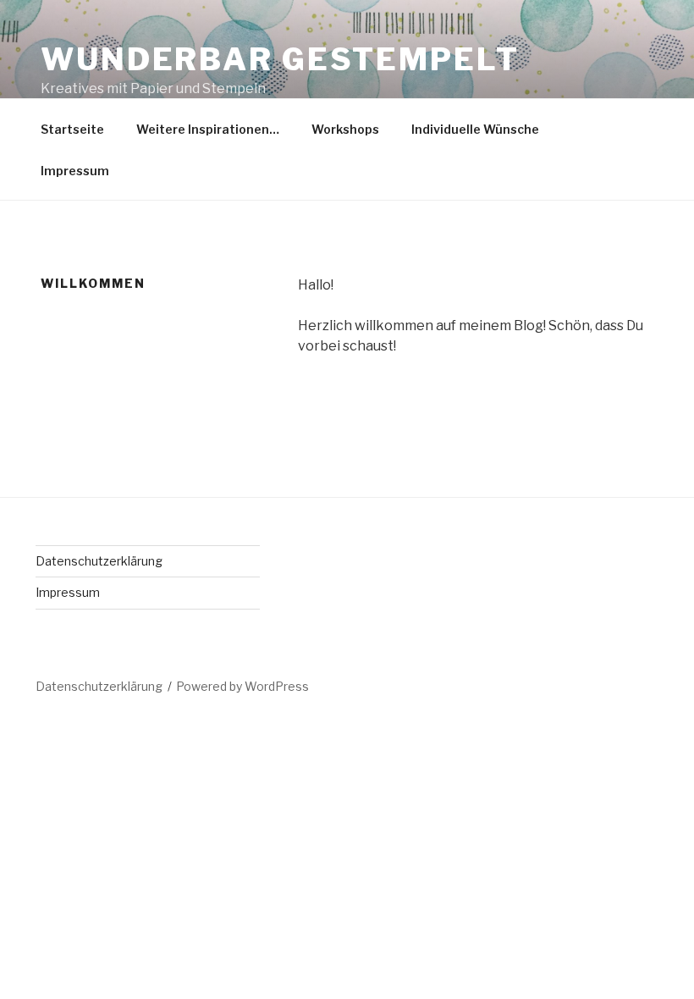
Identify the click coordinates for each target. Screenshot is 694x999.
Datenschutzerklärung (99, 561)
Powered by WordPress (242, 686)
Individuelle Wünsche (475, 129)
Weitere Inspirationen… (207, 129)
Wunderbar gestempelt (280, 59)
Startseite (72, 129)
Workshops (345, 129)
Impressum (75, 170)
